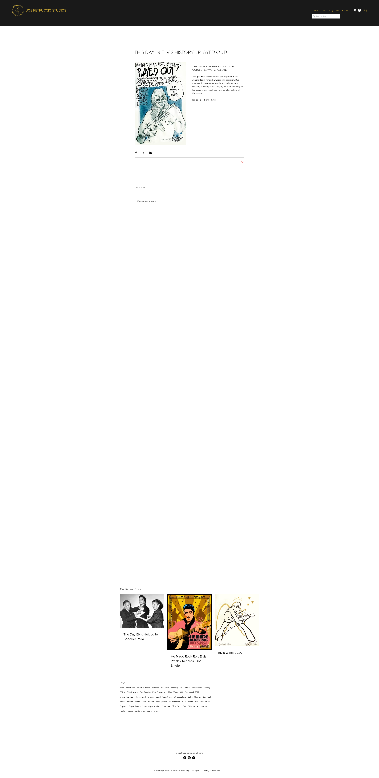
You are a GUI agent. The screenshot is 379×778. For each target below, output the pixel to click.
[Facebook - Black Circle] (184, 757)
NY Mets (189, 701)
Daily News (197, 687)
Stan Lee (166, 706)
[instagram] (189, 757)
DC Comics (185, 687)
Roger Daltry (134, 706)
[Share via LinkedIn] (150, 152)
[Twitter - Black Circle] (193, 757)
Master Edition (126, 701)
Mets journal (161, 701)
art (198, 706)
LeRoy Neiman (194, 696)
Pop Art (123, 706)
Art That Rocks (143, 687)
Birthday (174, 687)
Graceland (141, 696)
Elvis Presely (132, 692)
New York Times (202, 701)
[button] (365, 10)
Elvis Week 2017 (191, 692)
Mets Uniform (148, 701)
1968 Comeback (127, 687)
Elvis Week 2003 (175, 692)
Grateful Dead (154, 696)
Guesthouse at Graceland (174, 696)
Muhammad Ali (176, 701)
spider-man (140, 711)
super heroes (153, 711)
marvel (204, 706)
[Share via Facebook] (136, 152)
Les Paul (207, 696)
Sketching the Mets (151, 706)
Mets (137, 701)
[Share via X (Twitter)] (143, 152)
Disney (207, 687)
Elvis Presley (145, 692)
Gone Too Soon (127, 696)
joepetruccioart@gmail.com (189, 752)
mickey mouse (126, 711)
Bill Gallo (165, 687)
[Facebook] (355, 10)
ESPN (122, 692)
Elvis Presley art (159, 692)
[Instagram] (359, 10)
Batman (155, 687)
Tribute (191, 706)
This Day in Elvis (179, 706)
